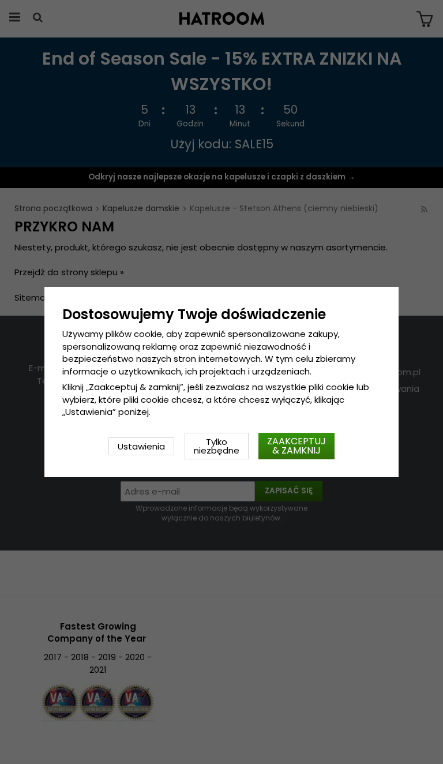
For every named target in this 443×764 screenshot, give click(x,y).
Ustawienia (141, 446)
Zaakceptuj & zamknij (296, 446)
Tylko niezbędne (216, 446)
